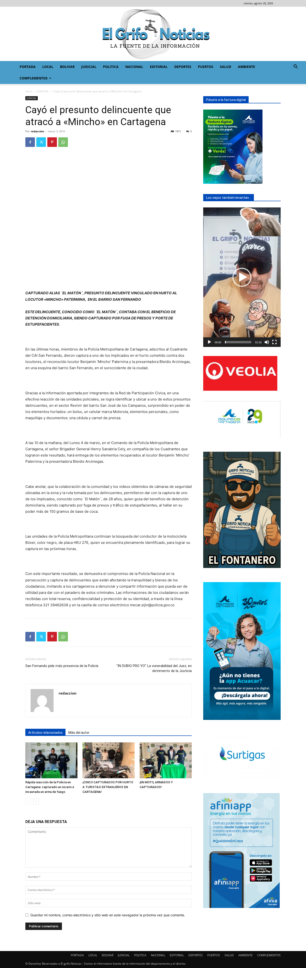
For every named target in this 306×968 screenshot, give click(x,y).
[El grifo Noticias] (153, 34)
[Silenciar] (266, 342)
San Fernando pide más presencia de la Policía (61, 666)
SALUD (225, 66)
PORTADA (28, 66)
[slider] (238, 342)
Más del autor (78, 732)
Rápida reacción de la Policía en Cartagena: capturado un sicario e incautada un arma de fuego (49, 787)
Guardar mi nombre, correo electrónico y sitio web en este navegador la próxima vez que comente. (107, 915)
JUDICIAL (88, 66)
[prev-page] (28, 801)
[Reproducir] (209, 342)
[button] (295, 67)
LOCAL (47, 66)
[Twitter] (41, 142)
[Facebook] (30, 142)
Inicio (28, 91)
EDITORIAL (159, 66)
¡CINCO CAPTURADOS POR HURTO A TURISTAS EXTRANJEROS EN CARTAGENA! (107, 787)
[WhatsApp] (63, 142)
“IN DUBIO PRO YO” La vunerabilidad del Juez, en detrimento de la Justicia (154, 668)
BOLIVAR (67, 66)
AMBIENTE (246, 66)
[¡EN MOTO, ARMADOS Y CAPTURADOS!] (166, 760)
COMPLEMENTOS (34, 78)
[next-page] (36, 801)
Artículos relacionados (45, 732)
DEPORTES (182, 66)
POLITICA (111, 66)
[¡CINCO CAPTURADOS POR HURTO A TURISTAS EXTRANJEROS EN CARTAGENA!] (108, 760)
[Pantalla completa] (274, 342)
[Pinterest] (52, 142)
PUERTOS (205, 66)
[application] (242, 277)
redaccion (37, 131)
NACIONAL (134, 66)
